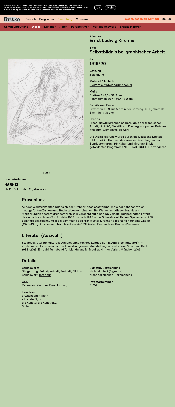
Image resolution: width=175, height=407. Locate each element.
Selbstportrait (49, 271)
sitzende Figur (31, 299)
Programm (46, 19)
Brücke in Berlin (130, 27)
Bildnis (77, 271)
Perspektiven (80, 27)
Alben (63, 27)
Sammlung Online (16, 27)
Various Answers (104, 27)
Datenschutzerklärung (58, 5)
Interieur (45, 275)
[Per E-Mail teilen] (12, 185)
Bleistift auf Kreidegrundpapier (111, 85)
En (169, 19)
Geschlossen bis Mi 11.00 (142, 19)
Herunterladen (15, 179)
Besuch (30, 19)
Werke (36, 27)
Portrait (65, 271)
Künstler (50, 27)
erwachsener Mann (35, 296)
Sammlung (65, 19)
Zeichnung (97, 75)
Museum (82, 19)
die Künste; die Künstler (38, 303)
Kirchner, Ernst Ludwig (52, 285)
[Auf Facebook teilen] (7, 185)
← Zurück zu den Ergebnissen (25, 189)
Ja (98, 7)
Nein (110, 7)
